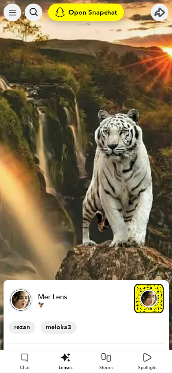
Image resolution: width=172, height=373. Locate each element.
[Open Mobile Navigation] (12, 12)
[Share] (159, 12)
